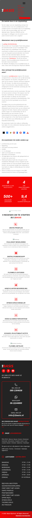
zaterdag (5, 475)
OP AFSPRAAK (26, 477)
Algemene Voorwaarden (23, 515)
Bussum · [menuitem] (16, 439)
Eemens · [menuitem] (20, 439)
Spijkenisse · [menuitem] (20, 443)
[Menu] (24, 3)
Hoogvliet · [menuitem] (17, 441)
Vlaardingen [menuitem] (26, 443)
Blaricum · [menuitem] (11, 439)
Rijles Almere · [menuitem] (5, 439)
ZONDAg (5, 477)
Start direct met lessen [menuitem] (10, 488)
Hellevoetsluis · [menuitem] (11, 441)
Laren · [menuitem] (26, 441)
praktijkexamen (13, 76)
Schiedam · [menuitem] (14, 443)
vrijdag (4, 472)
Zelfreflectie (12, 58)
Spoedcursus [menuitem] (7, 500)
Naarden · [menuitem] (8, 443)
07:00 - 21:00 (26, 462)
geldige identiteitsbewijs (10, 44)
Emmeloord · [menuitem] (26, 439)
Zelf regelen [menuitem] (6, 505)
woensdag (6, 467)
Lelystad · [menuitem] (4, 443)
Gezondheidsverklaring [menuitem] (11, 486)
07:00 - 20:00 (26, 475)
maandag (5, 462)
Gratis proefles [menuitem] (7, 491)
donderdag (6, 470)
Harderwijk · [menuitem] (5, 441)
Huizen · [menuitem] (22, 441)
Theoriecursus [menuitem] (7, 502)
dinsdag (5, 465)
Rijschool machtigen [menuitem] (10, 483)
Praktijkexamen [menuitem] (7, 493)
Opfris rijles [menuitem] (6, 498)
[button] (3, 371)
